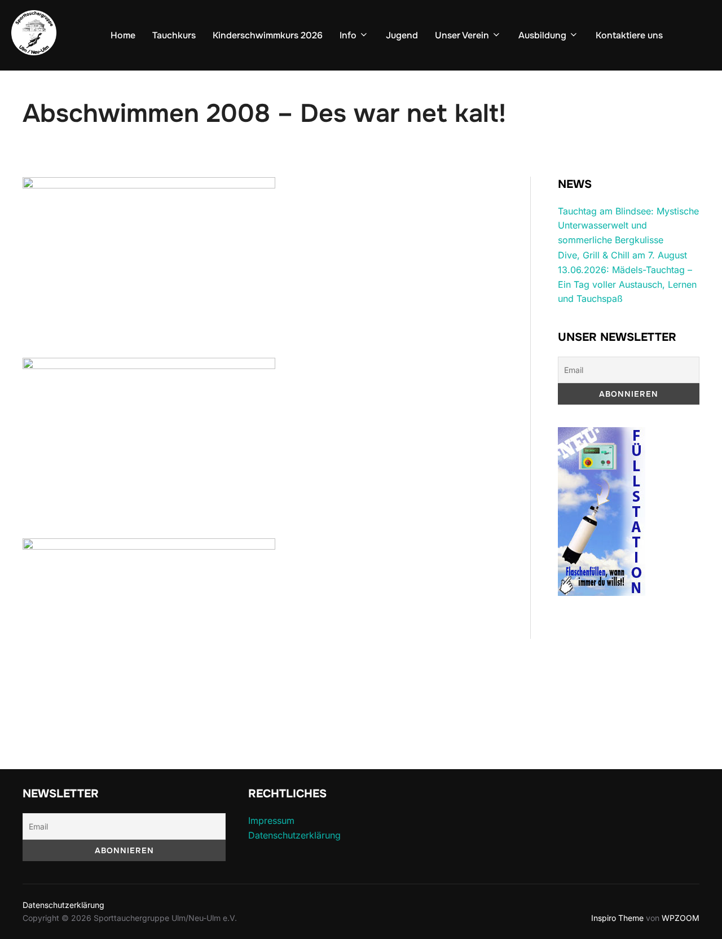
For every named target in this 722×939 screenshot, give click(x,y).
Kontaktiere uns (629, 35)
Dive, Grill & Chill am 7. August (622, 255)
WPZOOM (680, 918)
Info (348, 35)
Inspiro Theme (617, 918)
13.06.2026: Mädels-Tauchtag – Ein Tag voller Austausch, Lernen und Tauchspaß (627, 284)
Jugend (402, 35)
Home (123, 35)
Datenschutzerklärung (294, 835)
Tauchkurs (174, 35)
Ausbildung (542, 35)
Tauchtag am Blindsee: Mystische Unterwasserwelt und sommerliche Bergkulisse (628, 225)
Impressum (271, 820)
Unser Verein (462, 35)
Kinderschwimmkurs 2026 (268, 35)
